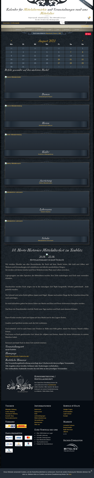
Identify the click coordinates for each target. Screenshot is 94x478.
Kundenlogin (85, 26)
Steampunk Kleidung (11, 413)
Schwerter (39, 30)
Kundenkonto (52, 385)
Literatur (76, 30)
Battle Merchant (68, 429)
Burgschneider (67, 427)
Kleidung (18, 30)
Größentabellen (67, 411)
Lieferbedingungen (39, 416)
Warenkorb (49, 33)
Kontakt (65, 416)
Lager (49, 30)
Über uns (37, 424)
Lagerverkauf (67, 413)
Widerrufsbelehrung (40, 418)
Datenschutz (38, 411)
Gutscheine (6, 23)
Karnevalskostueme (11, 418)
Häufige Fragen (67, 409)
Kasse (55, 33)
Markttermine (38, 422)
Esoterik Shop (9, 416)
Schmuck (66, 30)
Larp (57, 30)
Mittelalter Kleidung (10, 409)
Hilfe (59, 33)
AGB (35, 413)
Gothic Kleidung (10, 411)
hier (70, 474)
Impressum (37, 409)
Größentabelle (15, 23)
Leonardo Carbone (68, 425)
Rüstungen (28, 30)
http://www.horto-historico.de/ (17, 356)
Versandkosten (38, 420)
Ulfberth (65, 431)
